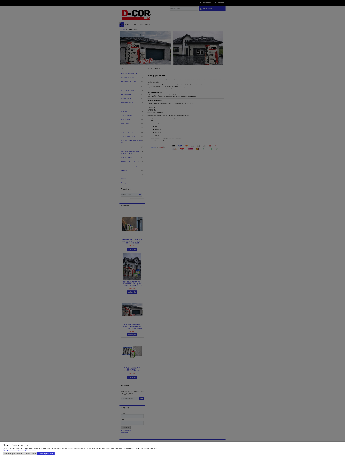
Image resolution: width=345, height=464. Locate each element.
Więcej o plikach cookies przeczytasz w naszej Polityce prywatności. (19, 450)
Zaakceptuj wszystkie (46, 453)
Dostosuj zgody (31, 453)
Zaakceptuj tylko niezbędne (13, 453)
